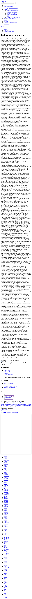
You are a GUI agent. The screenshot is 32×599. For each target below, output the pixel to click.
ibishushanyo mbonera (9, 31)
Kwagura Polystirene (15, 406)
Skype (2, 410)
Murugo (5, 29)
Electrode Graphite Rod (15, 405)
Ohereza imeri (4, 409)
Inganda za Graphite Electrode (8, 404)
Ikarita (20, 402)
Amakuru (6, 30)
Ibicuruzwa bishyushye (12, 402)
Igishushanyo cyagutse (20, 404)
